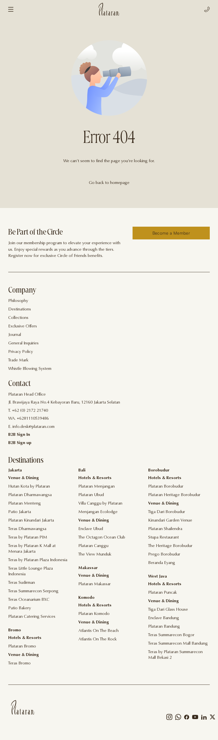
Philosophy (18, 301)
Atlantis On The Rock (97, 639)
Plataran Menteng (24, 503)
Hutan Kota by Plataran (29, 486)
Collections (18, 318)
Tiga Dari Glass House (168, 610)
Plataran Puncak (162, 593)
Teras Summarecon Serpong (33, 591)
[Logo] (108, 9)
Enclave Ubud (90, 529)
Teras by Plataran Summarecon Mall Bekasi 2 (175, 655)
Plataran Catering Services (31, 617)
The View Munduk (94, 554)
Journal (14, 335)
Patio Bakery (19, 608)
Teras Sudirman (21, 583)
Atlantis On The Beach (98, 631)
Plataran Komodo (94, 614)
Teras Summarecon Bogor (171, 635)
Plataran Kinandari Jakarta (31, 520)
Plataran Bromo (22, 646)
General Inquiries (23, 343)
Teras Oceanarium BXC (28, 600)
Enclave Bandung (163, 618)
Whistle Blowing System (29, 369)
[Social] (169, 718)
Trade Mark (18, 360)
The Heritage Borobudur (170, 546)
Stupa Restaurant (163, 537)
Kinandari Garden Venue (170, 520)
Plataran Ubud (91, 495)
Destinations (19, 309)
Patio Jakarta (19, 512)
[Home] (22, 707)
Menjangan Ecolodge (98, 512)
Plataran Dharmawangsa (30, 495)
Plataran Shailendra (165, 529)
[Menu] (10, 9)
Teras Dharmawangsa (27, 529)
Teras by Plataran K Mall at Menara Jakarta (32, 549)
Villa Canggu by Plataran (100, 503)
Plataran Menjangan (96, 486)
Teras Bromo (19, 663)
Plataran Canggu (93, 546)
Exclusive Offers (22, 326)
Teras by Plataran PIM (27, 537)
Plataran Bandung (164, 627)
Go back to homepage (109, 183)
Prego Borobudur (164, 554)
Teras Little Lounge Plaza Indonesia (30, 571)
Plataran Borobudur (165, 486)
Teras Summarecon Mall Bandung (178, 644)
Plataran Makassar (94, 584)
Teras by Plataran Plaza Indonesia (37, 560)
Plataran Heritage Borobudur (174, 495)
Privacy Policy (20, 352)
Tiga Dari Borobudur (166, 512)
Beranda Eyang (161, 563)
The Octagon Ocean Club (101, 537)
